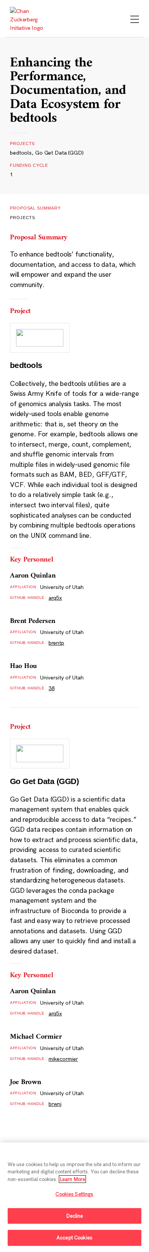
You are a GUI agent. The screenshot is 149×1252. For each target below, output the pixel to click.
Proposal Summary (35, 208)
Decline (74, 1216)
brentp (56, 642)
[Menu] (134, 20)
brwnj (55, 1103)
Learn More (72, 1179)
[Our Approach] (30, 19)
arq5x (55, 597)
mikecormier (63, 1058)
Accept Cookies (74, 1237)
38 (52, 688)
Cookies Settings (74, 1194)
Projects (22, 217)
